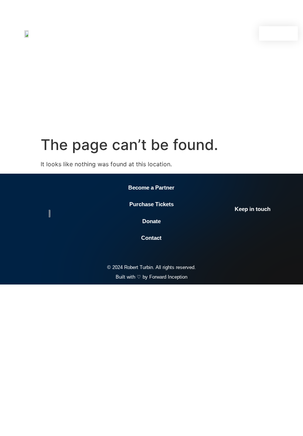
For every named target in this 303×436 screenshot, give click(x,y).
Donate (151, 221)
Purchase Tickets (151, 204)
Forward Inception (168, 277)
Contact (151, 238)
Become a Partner (151, 187)
